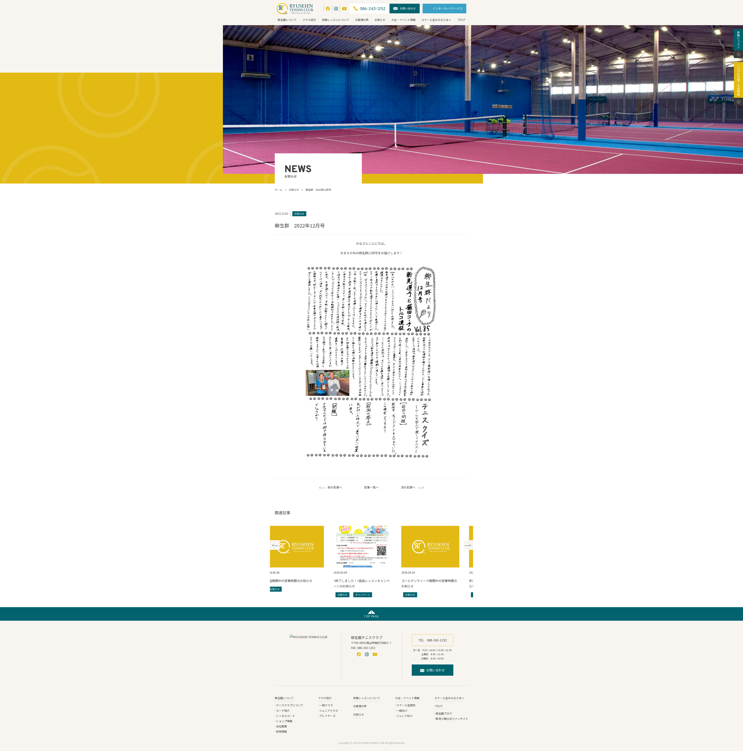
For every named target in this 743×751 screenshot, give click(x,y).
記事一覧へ (371, 487)
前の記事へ (335, 487)
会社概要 (281, 726)
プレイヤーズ (327, 716)
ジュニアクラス (328, 710)
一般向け (401, 710)
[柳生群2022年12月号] (371, 362)
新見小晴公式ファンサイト (452, 719)
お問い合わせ (408, 8)
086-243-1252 (373, 9)
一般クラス (326, 705)
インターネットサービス (447, 8)
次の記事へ (408, 487)
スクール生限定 (405, 705)
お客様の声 (362, 20)
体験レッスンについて (335, 20)
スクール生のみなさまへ (436, 20)
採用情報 (281, 731)
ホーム (278, 189)
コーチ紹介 (283, 710)
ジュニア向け (404, 716)
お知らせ (379, 20)
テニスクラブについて (289, 705)
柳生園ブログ (444, 713)
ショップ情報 (284, 721)
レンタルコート (285, 716)
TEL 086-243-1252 (432, 640)
